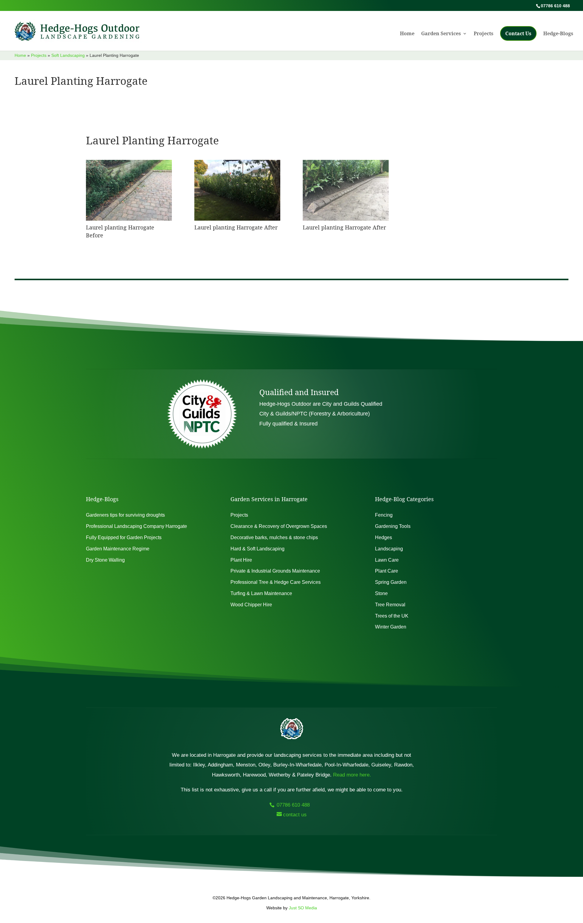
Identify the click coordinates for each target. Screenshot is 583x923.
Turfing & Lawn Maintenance (261, 593)
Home (407, 34)
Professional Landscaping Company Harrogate (136, 526)
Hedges (383, 537)
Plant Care (386, 570)
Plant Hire (241, 560)
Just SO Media (303, 907)
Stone (381, 593)
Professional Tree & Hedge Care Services (275, 582)
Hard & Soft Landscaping (257, 548)
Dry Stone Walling (105, 560)
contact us (295, 815)
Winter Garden (390, 626)
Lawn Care (387, 560)
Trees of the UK (391, 615)
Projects (483, 34)
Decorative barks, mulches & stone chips (274, 537)
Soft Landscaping (68, 55)
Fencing (384, 515)
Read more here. (352, 775)
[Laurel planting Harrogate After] (237, 219)
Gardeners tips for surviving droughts (125, 515)
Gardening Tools (393, 526)
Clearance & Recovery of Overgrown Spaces (278, 526)
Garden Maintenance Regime (117, 548)
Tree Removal (390, 604)
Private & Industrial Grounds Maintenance (275, 570)
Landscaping (389, 548)
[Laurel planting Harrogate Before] (129, 219)
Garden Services (441, 34)
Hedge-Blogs (558, 34)
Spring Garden (391, 582)
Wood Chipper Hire (251, 604)
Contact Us (518, 33)
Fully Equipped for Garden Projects (124, 537)
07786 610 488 (292, 805)
